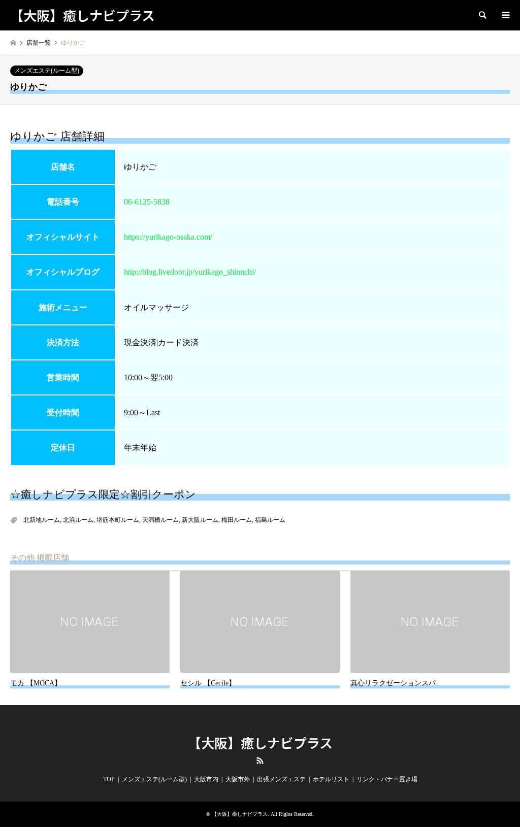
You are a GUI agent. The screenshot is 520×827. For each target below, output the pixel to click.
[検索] (482, 15)
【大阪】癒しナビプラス (260, 742)
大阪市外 (237, 779)
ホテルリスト (331, 779)
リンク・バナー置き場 (386, 779)
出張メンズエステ (281, 779)
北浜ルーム (78, 519)
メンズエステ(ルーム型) (46, 70)
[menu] (505, 15)
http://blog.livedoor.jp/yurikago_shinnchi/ (190, 272)
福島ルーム (270, 519)
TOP (109, 779)
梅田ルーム (236, 519)
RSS (260, 760)
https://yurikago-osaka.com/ (168, 237)
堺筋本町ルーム (117, 519)
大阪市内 (206, 779)
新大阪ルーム (200, 519)
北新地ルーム (41, 519)
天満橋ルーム (160, 519)
